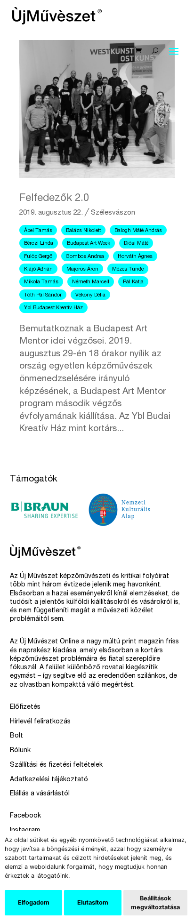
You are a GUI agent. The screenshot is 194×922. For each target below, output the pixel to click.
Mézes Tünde (128, 269)
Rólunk (20, 750)
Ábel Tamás (38, 230)
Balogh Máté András (138, 230)
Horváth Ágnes (135, 256)
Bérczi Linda (38, 243)
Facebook (25, 816)
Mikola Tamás (41, 282)
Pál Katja (133, 282)
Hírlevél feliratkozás (40, 722)
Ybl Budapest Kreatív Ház (53, 308)
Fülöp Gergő (38, 256)
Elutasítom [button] (92, 902)
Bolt (16, 736)
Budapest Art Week (88, 243)
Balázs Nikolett (83, 230)
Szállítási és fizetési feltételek (56, 765)
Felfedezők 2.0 (54, 198)
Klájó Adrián (38, 269)
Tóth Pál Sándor (43, 295)
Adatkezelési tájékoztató (49, 780)
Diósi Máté (136, 243)
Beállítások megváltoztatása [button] (155, 903)
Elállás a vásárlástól (40, 794)
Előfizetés (25, 707)
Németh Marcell (90, 282)
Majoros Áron (82, 269)
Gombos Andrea (85, 256)
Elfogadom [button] (33, 902)
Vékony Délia (90, 295)
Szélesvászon (113, 212)
